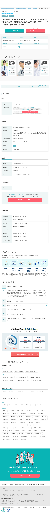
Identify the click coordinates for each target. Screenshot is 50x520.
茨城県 (4, 404)
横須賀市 (30, 425)
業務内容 (19, 86)
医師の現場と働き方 (31, 500)
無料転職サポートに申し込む (25, 475)
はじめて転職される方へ (13, 494)
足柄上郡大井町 (38, 433)
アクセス (22, 507)
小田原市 (10, 427)
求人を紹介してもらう (35, 30)
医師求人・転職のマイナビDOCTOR (7, 8)
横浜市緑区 (21, 416)
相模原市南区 (23, 425)
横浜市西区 (28, 410)
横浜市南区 (43, 410)
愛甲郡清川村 (23, 439)
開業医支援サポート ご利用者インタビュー (10, 503)
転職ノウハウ (4, 500)
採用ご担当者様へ (4, 484)
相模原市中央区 (14, 425)
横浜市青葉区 (5, 419)
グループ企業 (38, 507)
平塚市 (36, 425)
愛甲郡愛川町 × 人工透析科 (31, 371)
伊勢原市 (10, 430)
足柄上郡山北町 (15, 436)
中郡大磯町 (13, 433)
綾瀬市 (35, 430)
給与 (7, 86)
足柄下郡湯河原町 (6, 439)
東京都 (33, 404)
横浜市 (4, 410)
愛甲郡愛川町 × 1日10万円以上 (37, 391)
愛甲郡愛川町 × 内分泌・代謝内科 (23, 380)
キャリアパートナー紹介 (39, 494)
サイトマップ (35, 484)
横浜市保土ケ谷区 (6, 413)
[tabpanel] (8, 68)
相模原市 (38, 422)
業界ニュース (4, 501)
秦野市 (34, 427)
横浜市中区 (36, 410)
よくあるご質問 (16, 495)
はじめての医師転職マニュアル (26, 494)
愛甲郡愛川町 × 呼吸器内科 (34, 377)
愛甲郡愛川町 (35, 8)
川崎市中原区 (43, 419)
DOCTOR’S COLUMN (13, 500)
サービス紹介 (4, 494)
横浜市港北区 (32, 413)
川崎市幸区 (36, 419)
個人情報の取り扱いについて (19, 484)
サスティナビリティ (28, 507)
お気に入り (15, 30)
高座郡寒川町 (5, 433)
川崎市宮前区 (22, 422)
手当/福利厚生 (42, 86)
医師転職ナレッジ (22, 500)
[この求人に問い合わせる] (30, 110)
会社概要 (18, 507)
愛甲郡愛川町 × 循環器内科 (21, 377)
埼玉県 (21, 404)
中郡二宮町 (21, 433)
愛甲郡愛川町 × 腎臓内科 (37, 380)
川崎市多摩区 (13, 422)
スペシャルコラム (40, 500)
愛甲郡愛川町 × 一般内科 (8, 377)
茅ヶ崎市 (17, 427)
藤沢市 (4, 427)
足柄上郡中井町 (29, 433)
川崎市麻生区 (30, 422)
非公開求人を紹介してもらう (25, 354)
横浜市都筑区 (13, 419)
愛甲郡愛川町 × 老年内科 (8, 383)
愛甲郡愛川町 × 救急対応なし (8, 391)
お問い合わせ (29, 484)
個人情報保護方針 (44, 507)
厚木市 (40, 427)
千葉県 (27, 404)
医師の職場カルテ (38, 501)
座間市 (23, 430)
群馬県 (16, 404)
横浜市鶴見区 (11, 410)
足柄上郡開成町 (24, 436)
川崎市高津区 (5, 422)
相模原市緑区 (5, 425)
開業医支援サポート (12, 501)
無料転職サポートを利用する (25, 199)
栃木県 (10, 404)
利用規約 (11, 484)
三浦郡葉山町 (42, 430)
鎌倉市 (42, 425)
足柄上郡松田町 (6, 436)
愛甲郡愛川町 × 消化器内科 (8, 380)
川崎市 (21, 419)
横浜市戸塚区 (40, 413)
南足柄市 (29, 430)
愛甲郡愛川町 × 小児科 (7, 371)
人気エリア (11, 15)
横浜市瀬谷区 (28, 416)
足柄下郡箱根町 (33, 436)
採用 (34, 507)
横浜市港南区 (5, 416)
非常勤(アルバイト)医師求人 (21, 8)
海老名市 (17, 430)
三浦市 (29, 427)
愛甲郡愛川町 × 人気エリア (23, 391)
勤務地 (31, 86)
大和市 (4, 430)
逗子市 (23, 427)
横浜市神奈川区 (20, 410)
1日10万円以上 (5, 15)
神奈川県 (29, 8)
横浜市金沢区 (23, 413)
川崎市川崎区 (27, 419)
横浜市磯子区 (15, 413)
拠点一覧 (3, 495)
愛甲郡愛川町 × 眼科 (19, 371)
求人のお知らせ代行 (29, 501)
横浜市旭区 (13, 416)
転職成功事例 (9, 495)
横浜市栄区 (37, 416)
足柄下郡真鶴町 (43, 436)
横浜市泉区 (44, 416)
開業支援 (41, 484)
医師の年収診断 (21, 501)
